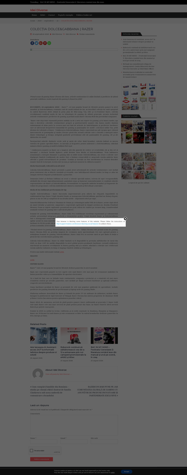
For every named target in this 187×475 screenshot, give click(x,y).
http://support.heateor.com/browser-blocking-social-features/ (77, 224)
